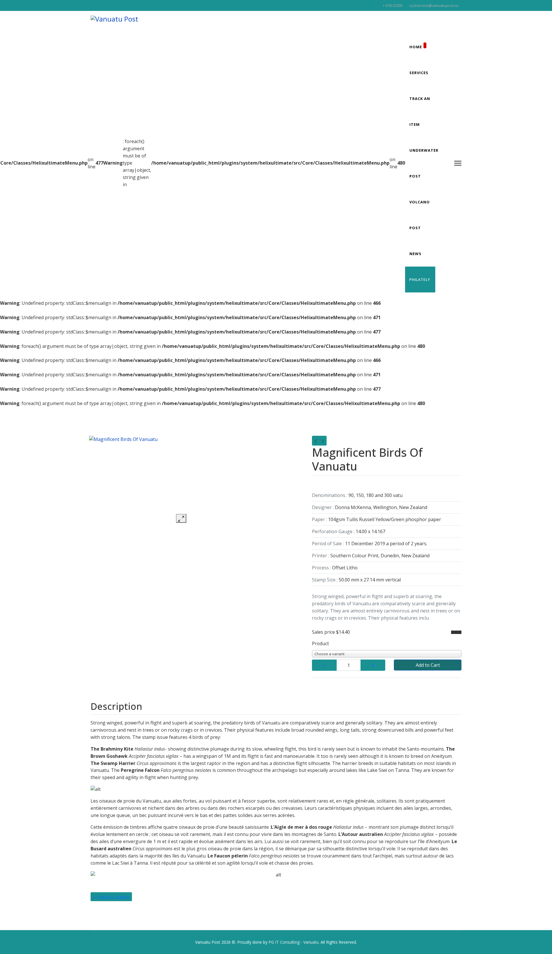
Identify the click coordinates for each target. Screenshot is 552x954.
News (415, 253)
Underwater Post (423, 163)
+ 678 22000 (392, 5)
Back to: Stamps (113, 896)
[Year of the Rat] (323, 441)
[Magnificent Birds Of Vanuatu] (181, 475)
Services (418, 72)
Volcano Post (419, 214)
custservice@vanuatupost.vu (434, 5)
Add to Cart (428, 665)
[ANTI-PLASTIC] (315, 441)
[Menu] (457, 163)
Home (415, 46)
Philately (419, 279)
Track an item (419, 111)
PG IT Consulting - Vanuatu (294, 942)
